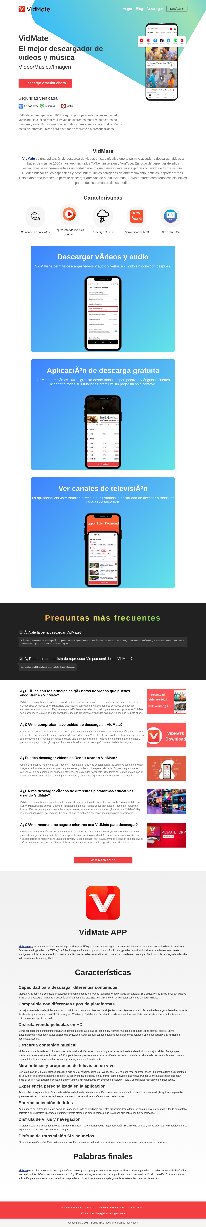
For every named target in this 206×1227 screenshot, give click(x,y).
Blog (139, 9)
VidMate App (26, 946)
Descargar (155, 9)
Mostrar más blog (103, 860)
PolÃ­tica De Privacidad (111, 1207)
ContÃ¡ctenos (135, 1207)
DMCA (90, 1207)
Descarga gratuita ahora (45, 83)
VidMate (28, 158)
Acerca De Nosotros (72, 1207)
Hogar (127, 9)
